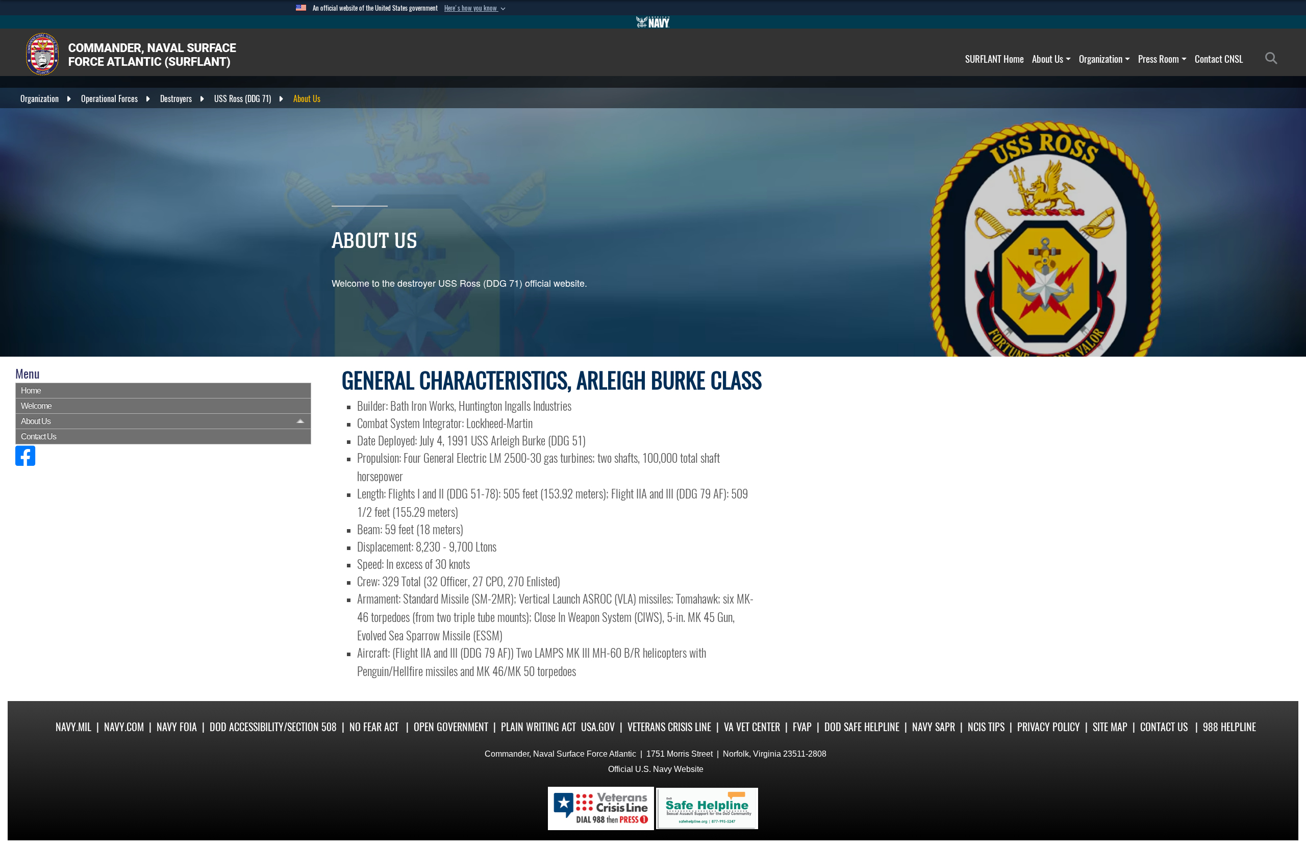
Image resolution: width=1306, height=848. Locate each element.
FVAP (802, 727)
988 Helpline (1229, 727)
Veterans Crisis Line (669, 727)
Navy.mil (73, 727)
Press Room (1158, 58)
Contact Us (38, 436)
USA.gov (598, 727)
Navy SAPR (933, 727)
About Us (1047, 58)
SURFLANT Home (994, 58)
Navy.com (124, 727)
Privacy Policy (1048, 727)
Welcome (36, 406)
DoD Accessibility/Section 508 (273, 727)
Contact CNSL (1219, 58)
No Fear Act (373, 727)
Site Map (1110, 727)
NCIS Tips (986, 727)
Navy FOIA (177, 727)
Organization (1100, 58)
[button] (476, 8)
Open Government (451, 727)
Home (31, 390)
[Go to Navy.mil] (653, 22)
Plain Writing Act (538, 727)
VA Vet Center (752, 727)
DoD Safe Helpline (861, 727)
